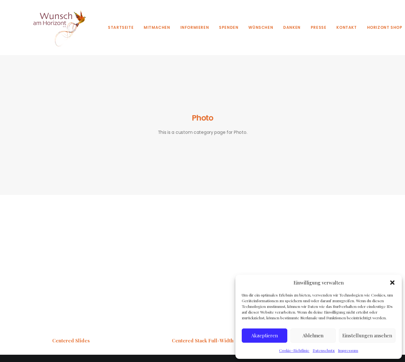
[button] (392, 282)
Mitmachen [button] (157, 27)
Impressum (348, 350)
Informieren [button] (194, 27)
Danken (292, 27)
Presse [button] (319, 27)
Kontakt (346, 27)
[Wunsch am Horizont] (56, 28)
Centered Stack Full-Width (203, 340)
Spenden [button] (228, 27)
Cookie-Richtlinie (294, 350)
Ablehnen (312, 335)
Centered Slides (71, 340)
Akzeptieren (264, 335)
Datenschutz (324, 350)
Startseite (121, 27)
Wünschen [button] (260, 27)
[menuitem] (120, 27)
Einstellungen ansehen (367, 335)
